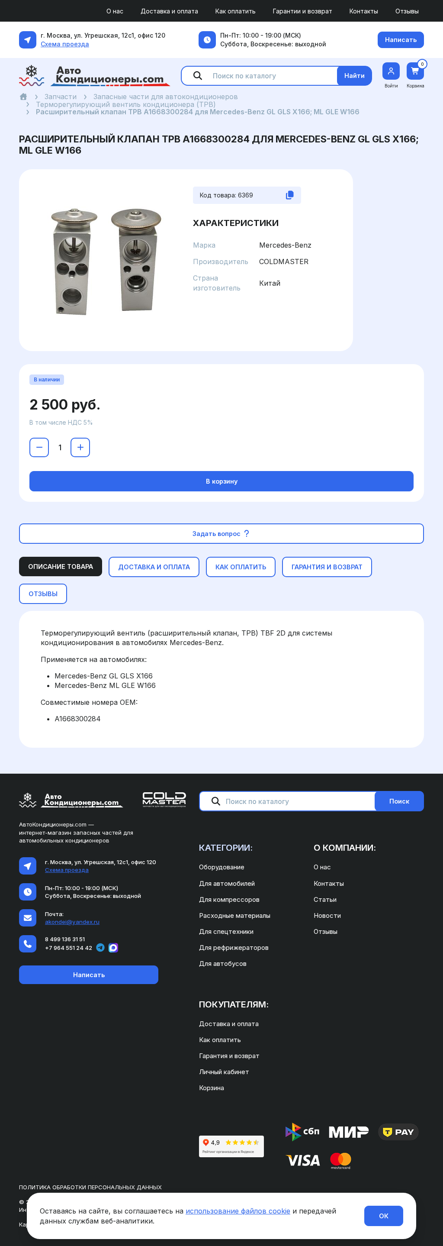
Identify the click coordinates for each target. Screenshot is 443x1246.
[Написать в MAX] (113, 947)
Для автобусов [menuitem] (223, 963)
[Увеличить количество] (80, 447)
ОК (383, 1216)
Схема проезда (65, 44)
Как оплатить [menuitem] (235, 11)
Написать (401, 39)
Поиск (399, 801)
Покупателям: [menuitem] (234, 1004)
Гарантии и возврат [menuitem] (302, 11)
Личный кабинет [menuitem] (224, 1072)
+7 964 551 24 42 (68, 947)
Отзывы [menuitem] (407, 11)
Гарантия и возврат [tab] (327, 567)
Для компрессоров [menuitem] (229, 899)
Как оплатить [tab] (240, 567)
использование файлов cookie (238, 1211)
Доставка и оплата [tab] (154, 567)
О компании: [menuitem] (345, 848)
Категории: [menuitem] (226, 848)
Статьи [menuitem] (325, 899)
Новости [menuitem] (327, 915)
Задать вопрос (217, 533)
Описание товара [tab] (60, 566)
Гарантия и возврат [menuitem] (229, 1056)
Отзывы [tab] (43, 593)
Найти (354, 75)
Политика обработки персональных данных (90, 1187)
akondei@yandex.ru (72, 921)
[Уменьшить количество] (39, 447)
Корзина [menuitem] (211, 1088)
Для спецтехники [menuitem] (226, 931)
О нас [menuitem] (114, 11)
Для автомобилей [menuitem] (227, 883)
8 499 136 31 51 (65, 939)
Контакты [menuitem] (364, 11)
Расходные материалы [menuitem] (234, 915)
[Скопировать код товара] (290, 195)
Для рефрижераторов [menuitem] (234, 947)
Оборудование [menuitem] (221, 867)
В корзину (222, 481)
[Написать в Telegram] (100, 947)
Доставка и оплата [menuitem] (169, 11)
